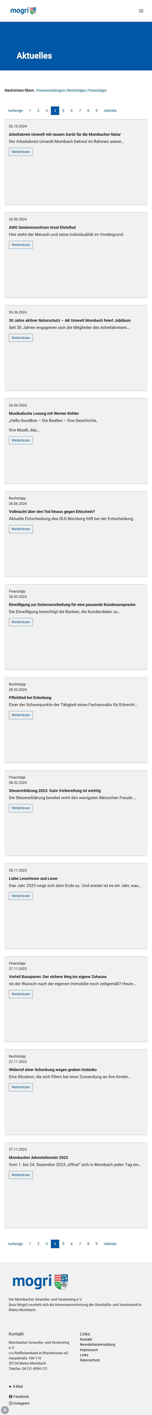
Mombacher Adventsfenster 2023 (38, 1157)
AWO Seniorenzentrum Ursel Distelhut (42, 227)
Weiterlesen (20, 152)
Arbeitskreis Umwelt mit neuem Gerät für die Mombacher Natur (65, 134)
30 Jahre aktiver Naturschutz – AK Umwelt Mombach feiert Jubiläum (70, 320)
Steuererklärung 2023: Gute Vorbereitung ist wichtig (55, 790)
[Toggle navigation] (141, 11)
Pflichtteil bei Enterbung (30, 697)
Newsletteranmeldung (97, 1345)
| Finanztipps (96, 90)
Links (84, 1355)
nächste (110, 111)
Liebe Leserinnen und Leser (33, 878)
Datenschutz (90, 1360)
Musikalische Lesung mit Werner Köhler (44, 413)
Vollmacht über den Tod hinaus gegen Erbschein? (52, 511)
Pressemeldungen (50, 90)
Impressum (89, 1350)
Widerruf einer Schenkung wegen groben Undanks (53, 1069)
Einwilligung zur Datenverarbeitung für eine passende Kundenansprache (72, 604)
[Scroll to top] (143, 1406)
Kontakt (86, 1339)
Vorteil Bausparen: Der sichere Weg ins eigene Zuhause (58, 976)
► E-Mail (16, 1386)
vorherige (15, 111)
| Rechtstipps (75, 90)
